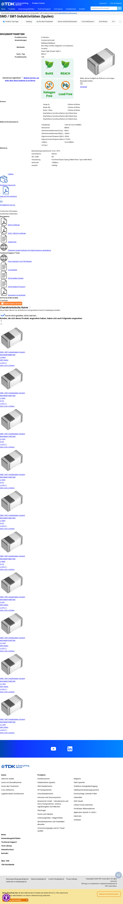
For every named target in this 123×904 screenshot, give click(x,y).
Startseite (4, 13)
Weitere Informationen (108, 894)
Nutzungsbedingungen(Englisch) (17, 879)
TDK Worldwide (116, 3)
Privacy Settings (71, 879)
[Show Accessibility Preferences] (6, 898)
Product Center (38, 3)
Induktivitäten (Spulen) (28, 13)
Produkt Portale (14, 13)
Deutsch (102, 3)
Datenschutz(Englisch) (38, 879)
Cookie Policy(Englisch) (56, 879)
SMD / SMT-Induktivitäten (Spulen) (48, 13)
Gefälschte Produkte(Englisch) (16, 882)
